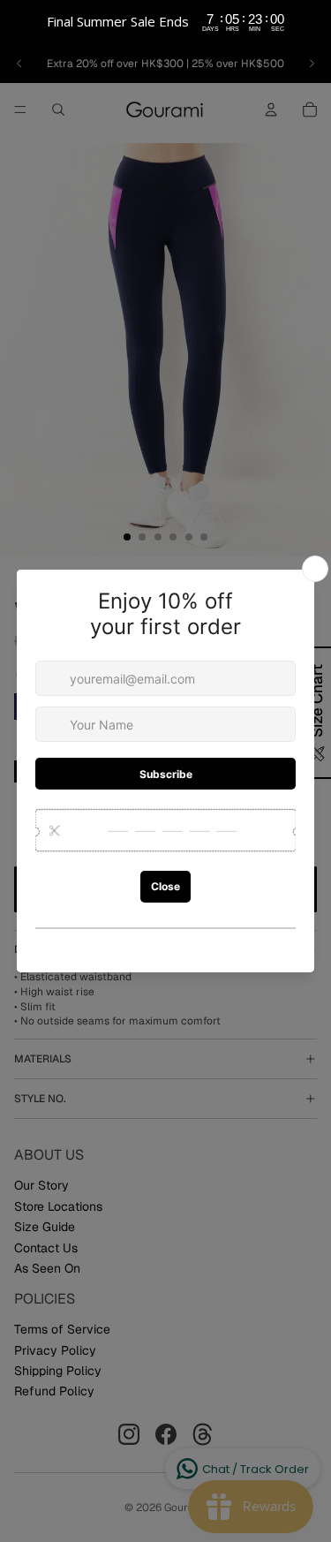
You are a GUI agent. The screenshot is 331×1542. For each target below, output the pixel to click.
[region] (165, 22)
